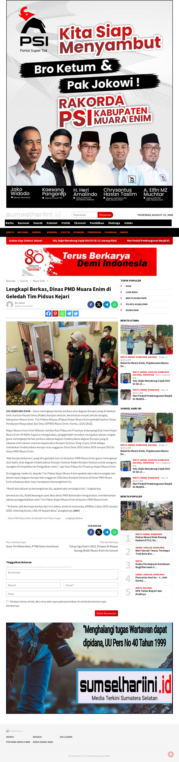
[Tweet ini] (98, 304)
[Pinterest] (55, 313)
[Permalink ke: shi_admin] (9, 304)
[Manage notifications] (171, 754)
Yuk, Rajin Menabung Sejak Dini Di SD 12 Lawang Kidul (51, 240)
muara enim (132, 310)
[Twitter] (76, 313)
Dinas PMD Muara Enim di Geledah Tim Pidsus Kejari (34, 518)
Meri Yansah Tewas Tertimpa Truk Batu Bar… (152, 552)
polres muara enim (137, 304)
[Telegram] (69, 313)
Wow (128, 286)
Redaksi (37, 736)
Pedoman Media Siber (18, 742)
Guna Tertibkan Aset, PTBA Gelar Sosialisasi (32, 544)
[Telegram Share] (106, 304)
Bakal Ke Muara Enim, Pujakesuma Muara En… (144, 364)
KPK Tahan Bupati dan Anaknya (148, 592)
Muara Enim (141, 357)
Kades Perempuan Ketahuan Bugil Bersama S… (152, 566)
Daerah (131, 357)
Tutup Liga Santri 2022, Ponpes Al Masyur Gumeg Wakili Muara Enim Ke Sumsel (93, 546)
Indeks (10, 736)
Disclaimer (66, 736)
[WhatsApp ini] (114, 304)
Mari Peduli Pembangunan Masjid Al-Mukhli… (152, 397)
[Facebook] (48, 313)
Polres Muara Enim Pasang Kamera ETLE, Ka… (150, 539)
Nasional (152, 357)
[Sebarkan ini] (90, 304)
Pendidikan (148, 375)
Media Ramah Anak (43, 742)
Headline (152, 372)
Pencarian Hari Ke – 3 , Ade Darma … (151, 579)
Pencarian (105, 215)
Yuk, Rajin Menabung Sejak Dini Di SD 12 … (151, 382)
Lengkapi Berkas (74, 518)
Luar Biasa (132, 292)
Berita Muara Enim (136, 298)
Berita (123, 357)
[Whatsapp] (62, 313)
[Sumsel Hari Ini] (33, 214)
